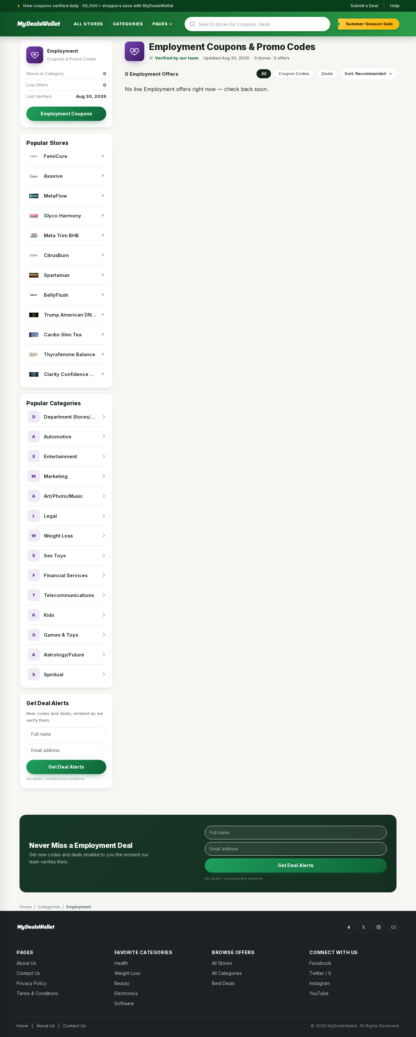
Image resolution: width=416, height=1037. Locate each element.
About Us (26, 963)
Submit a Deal (364, 5)
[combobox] (260, 24)
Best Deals (223, 983)
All (263, 73)
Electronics (126, 993)
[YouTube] (393, 927)
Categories (128, 23)
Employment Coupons (66, 113)
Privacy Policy (32, 983)
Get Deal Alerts (66, 767)
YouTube (319, 993)
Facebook (320, 963)
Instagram (319, 983)
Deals (327, 73)
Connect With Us (333, 952)
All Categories (227, 973)
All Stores (88, 23)
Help (394, 5)
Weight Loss (127, 973)
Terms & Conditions (37, 993)
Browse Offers (233, 952)
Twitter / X (320, 973)
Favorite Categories (143, 952)
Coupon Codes (294, 73)
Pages (159, 23)
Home (26, 907)
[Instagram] (378, 927)
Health (121, 963)
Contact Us (28, 973)
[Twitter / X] (364, 927)
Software (124, 1003)
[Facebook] (349, 927)
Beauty (121, 983)
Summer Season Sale (369, 23)
